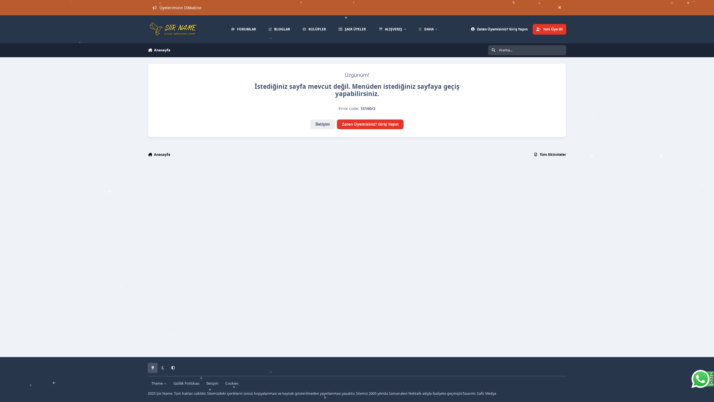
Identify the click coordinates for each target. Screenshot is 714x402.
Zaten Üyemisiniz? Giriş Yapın (370, 124)
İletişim (322, 124)
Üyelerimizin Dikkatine (180, 7)
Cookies (231, 383)
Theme (157, 383)
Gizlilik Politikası (186, 383)
